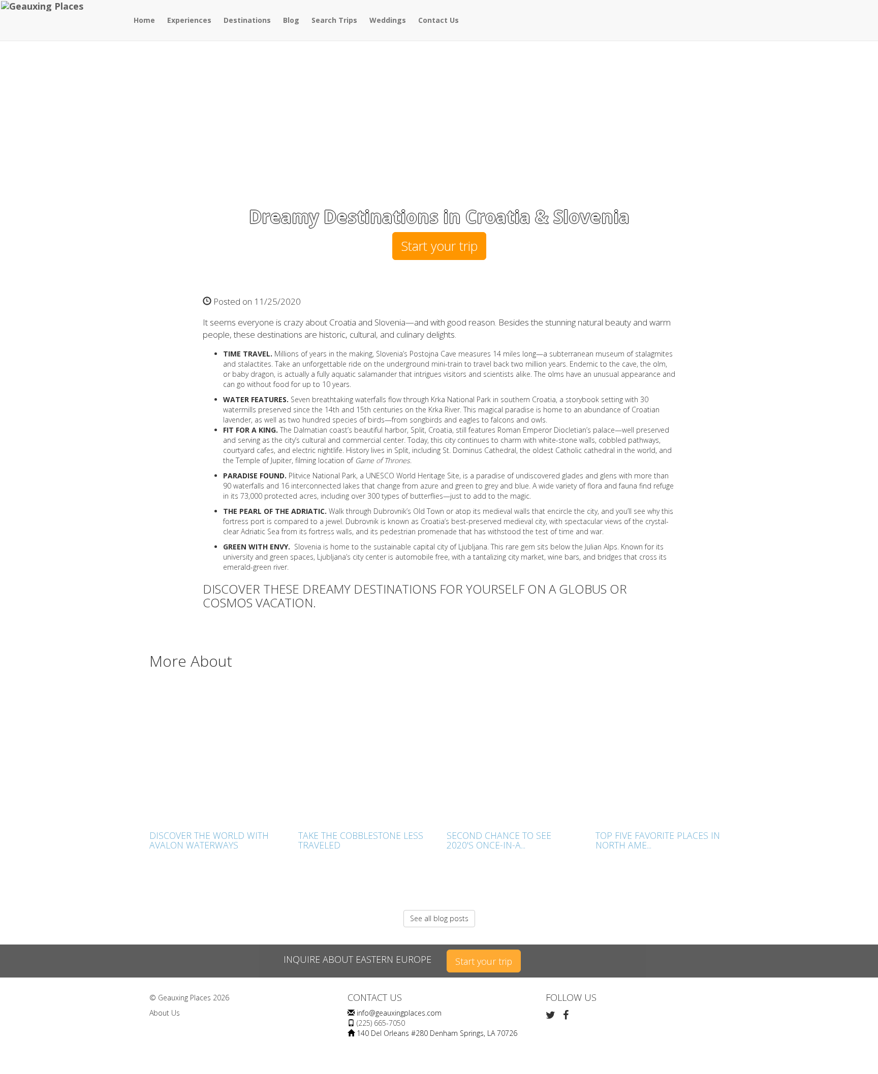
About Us (164, 1013)
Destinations (247, 20)
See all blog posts (439, 918)
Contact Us (438, 20)
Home (144, 20)
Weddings (387, 20)
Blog (291, 20)
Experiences (189, 20)
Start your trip (439, 245)
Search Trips (334, 20)
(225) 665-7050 (381, 1023)
